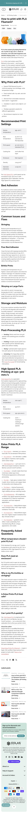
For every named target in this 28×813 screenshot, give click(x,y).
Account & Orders (8, 775)
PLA (15, 29)
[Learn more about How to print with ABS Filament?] (5, 714)
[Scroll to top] (14, 807)
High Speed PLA (9, 174)
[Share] (7, 660)
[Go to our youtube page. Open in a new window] (15, 757)
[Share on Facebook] (10, 660)
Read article (14, 684)
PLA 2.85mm (7, 456)
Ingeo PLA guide (9, 362)
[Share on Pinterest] (13, 660)
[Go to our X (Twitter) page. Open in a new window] (12, 757)
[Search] (21, 9)
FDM (3, 29)
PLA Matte (7, 471)
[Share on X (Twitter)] (16, 660)
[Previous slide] (4, 3)
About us (5, 766)
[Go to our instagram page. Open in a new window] (9, 757)
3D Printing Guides (12, 15)
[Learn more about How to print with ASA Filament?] (5, 704)
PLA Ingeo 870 (8, 512)
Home (3, 15)
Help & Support (7, 771)
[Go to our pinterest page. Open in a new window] (19, 757)
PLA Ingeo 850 (8, 505)
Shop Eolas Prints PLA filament (10, 648)
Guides (9, 29)
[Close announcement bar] (26, 3)
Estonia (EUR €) (13, 784)
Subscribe (21, 736)
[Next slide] (23, 3)
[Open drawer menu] (4, 9)
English (13, 781)
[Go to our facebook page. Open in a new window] (6, 757)
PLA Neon (7, 487)
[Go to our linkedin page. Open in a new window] (22, 757)
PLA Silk (6, 480)
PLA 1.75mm (7, 451)
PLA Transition (8, 520)
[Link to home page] (14, 743)
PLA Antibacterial (9, 494)
